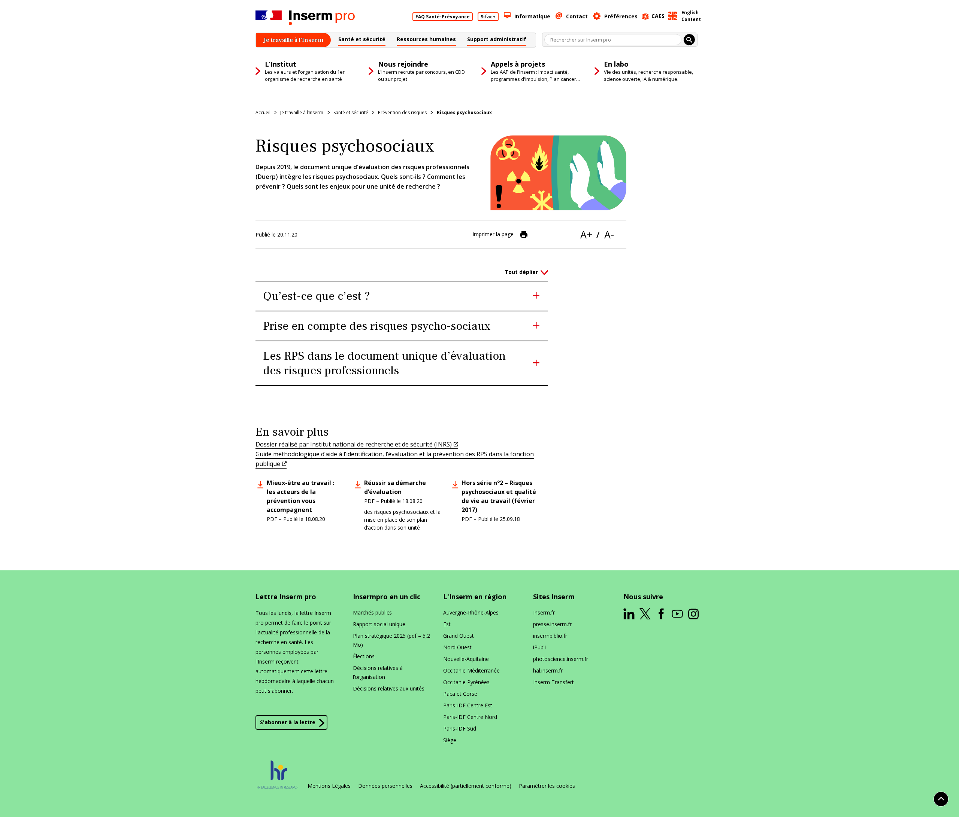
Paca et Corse (460, 693)
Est (447, 624)
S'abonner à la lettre (287, 722)
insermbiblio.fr (550, 635)
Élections (364, 656)
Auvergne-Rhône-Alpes (471, 612)
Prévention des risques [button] (402, 112)
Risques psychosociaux (464, 112)
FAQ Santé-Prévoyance (442, 16)
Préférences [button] (621, 16)
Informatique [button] (532, 16)
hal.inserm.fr (548, 670)
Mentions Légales (329, 786)
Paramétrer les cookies (547, 786)
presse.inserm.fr (552, 624)
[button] (362, 40)
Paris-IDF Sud (459, 728)
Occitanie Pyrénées (466, 682)
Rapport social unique (379, 624)
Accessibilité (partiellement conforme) (465, 786)
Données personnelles (385, 786)
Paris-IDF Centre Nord (470, 716)
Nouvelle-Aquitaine (466, 658)
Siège (449, 740)
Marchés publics (372, 612)
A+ (586, 234)
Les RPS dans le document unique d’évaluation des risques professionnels (384, 363)
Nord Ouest (457, 647)
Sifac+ (488, 16)
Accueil (262, 112)
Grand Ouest (458, 635)
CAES (658, 15)
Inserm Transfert (553, 682)
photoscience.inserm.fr (560, 658)
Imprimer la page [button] (493, 233)
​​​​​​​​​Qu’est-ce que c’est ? (316, 296)
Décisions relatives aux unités (388, 688)
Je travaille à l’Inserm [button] (301, 112)
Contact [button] (577, 16)
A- (609, 234)
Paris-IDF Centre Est (467, 705)
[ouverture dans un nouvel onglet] (629, 613)
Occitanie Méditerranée (471, 670)
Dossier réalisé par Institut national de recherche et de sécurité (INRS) (353, 444)
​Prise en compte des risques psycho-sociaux (376, 326)
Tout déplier (521, 271)
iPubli (539, 647)
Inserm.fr (544, 612)
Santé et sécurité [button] (350, 112)
